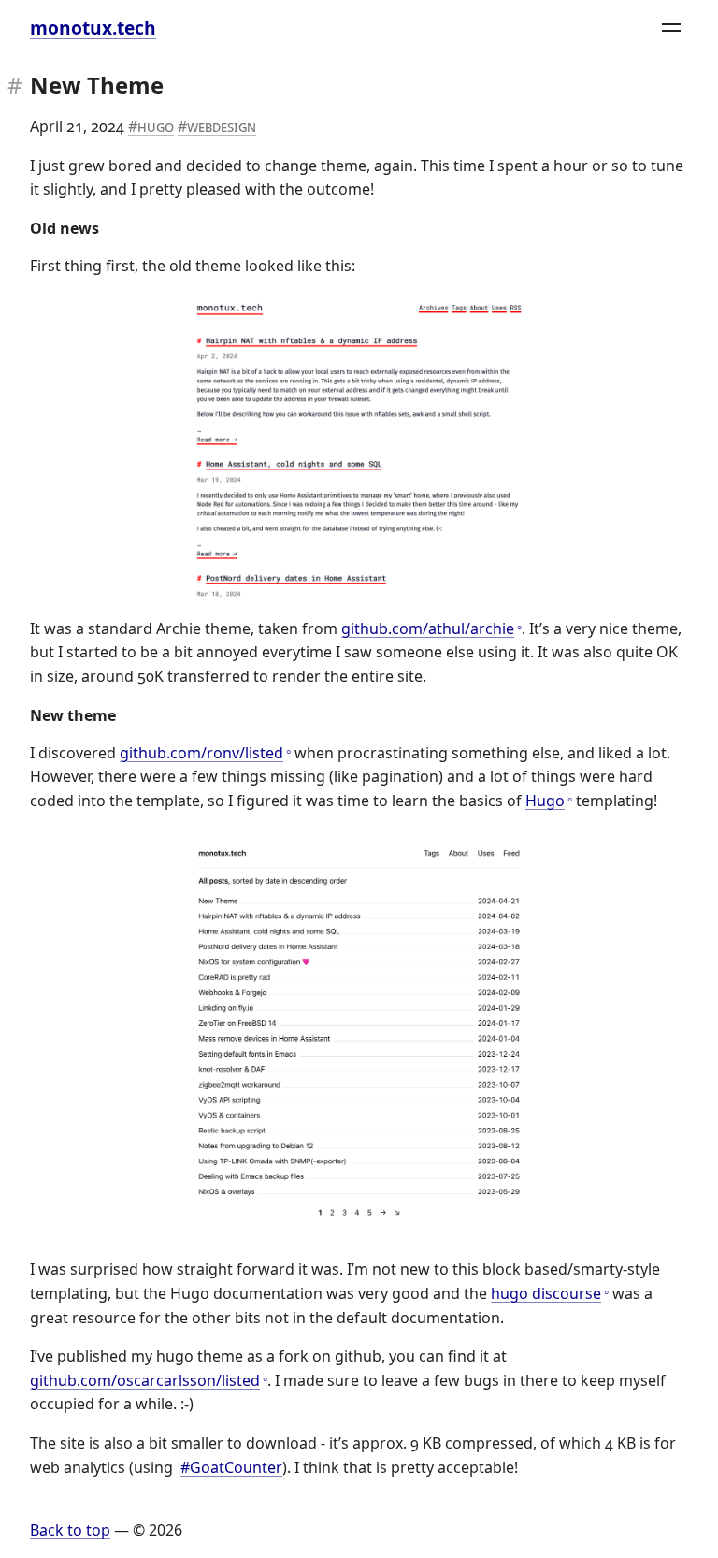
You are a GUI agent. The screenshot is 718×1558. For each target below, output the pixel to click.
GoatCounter (236, 1467)
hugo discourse (546, 1293)
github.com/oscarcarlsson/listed (145, 1380)
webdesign (221, 126)
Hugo (545, 800)
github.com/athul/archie (427, 628)
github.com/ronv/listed (201, 753)
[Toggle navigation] (671, 27)
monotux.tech (93, 27)
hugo (155, 126)
